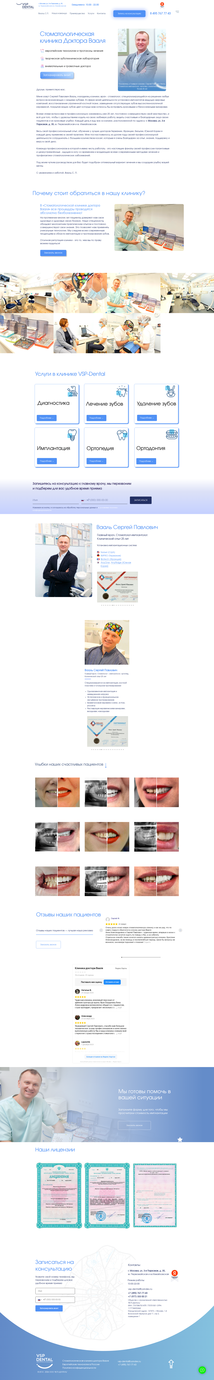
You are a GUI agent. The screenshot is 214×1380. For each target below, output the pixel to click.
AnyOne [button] (105, 563)
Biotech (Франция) (111, 559)
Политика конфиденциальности (79, 1368)
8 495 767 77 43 (160, 13)
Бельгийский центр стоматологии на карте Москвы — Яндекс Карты (100, 1061)
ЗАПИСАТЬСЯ (140, 500)
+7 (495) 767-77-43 (127, 1365)
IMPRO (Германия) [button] (111, 556)
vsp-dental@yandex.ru (129, 1361)
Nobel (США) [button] (108, 552)
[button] (129, 13)
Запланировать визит (49, 1308)
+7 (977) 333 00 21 (137, 1297)
